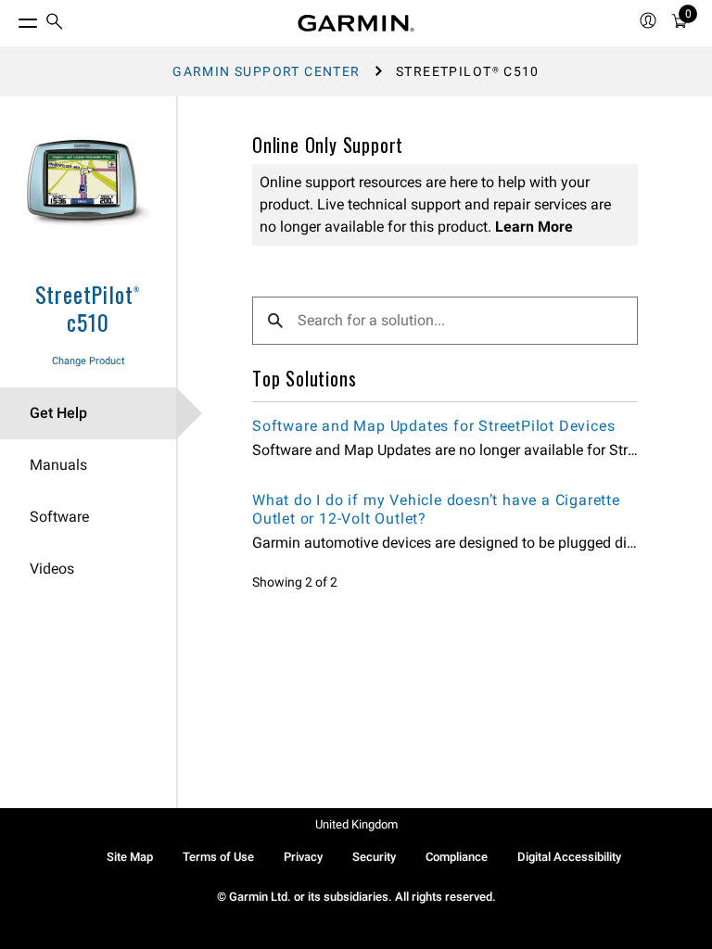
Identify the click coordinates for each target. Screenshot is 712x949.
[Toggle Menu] (11, 18)
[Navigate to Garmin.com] (356, 23)
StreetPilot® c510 (88, 307)
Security (374, 857)
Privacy (303, 857)
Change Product (88, 361)
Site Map (130, 857)
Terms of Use (218, 857)
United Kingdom (356, 824)
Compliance (457, 857)
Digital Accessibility (569, 857)
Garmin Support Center (266, 71)
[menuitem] (55, 23)
